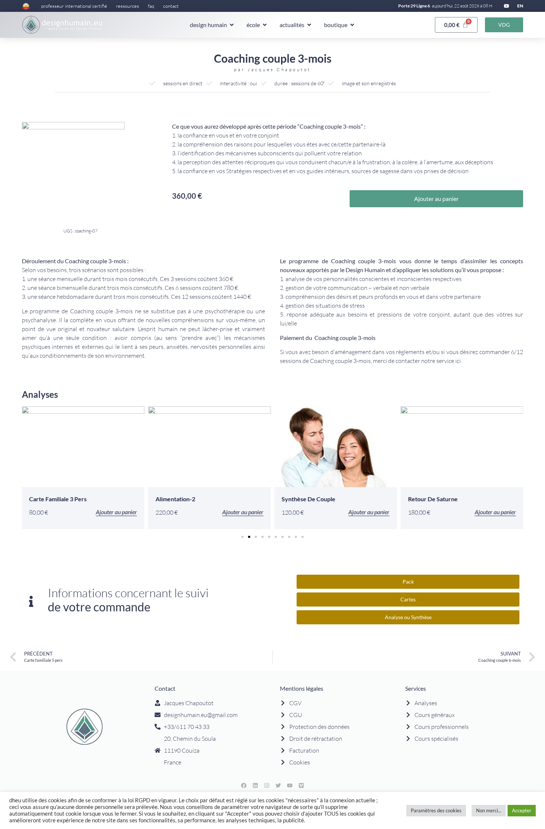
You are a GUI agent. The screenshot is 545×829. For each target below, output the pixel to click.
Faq (151, 6)
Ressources (127, 6)
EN (520, 6)
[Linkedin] (255, 785)
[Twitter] (278, 785)
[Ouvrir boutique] (352, 24)
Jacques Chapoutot (279, 69)
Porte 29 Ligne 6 (414, 6)
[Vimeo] (301, 785)
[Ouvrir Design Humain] (232, 24)
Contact (171, 6)
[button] (242, 537)
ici (458, 360)
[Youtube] (506, 6)
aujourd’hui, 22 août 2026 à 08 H (462, 6)
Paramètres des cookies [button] (436, 810)
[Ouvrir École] (265, 24)
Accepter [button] (521, 810)
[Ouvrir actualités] (309, 24)
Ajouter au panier (436, 198)
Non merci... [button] (488, 810)
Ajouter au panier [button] (116, 512)
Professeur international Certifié (74, 6)
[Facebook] (244, 785)
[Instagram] (266, 785)
